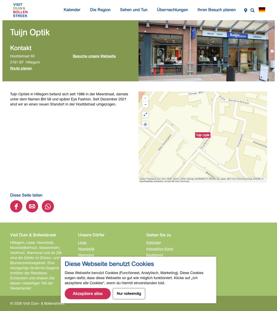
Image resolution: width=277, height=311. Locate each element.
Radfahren (154, 255)
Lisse (82, 242)
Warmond (86, 255)
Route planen (21, 68)
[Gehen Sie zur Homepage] (20, 10)
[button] (202, 137)
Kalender (153, 242)
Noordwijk (86, 248)
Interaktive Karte (159, 248)
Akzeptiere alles (88, 293)
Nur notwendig (129, 293)
